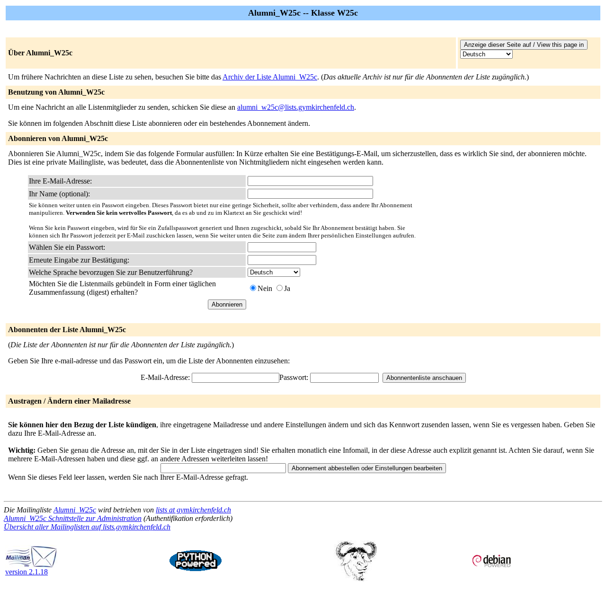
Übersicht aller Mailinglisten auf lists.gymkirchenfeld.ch (87, 527)
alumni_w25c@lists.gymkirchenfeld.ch (295, 107)
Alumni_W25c (74, 510)
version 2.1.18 (26, 572)
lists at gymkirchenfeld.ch (193, 510)
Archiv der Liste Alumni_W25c (270, 77)
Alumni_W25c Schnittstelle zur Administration (73, 518)
